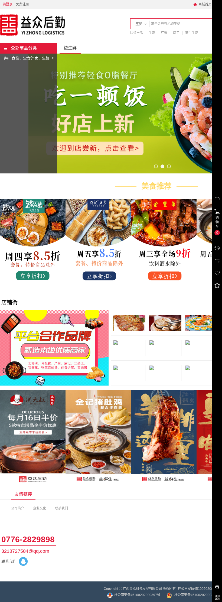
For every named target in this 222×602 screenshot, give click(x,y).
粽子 (176, 33)
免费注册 (22, 4)
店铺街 (9, 302)
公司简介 (17, 508)
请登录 (7, 4)
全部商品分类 (24, 48)
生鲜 (46, 58)
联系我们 (61, 508)
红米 (164, 33)
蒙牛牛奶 (191, 33)
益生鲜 (70, 47)
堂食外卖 (30, 58)
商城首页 (202, 4)
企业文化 (39, 508)
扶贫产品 (136, 33)
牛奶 (152, 33)
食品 (15, 58)
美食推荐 (156, 186)
